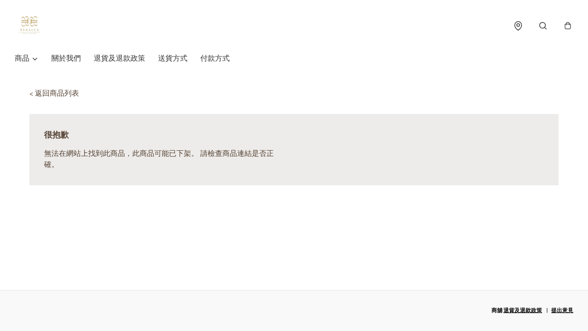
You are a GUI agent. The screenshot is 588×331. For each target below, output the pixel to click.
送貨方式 (172, 58)
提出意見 (562, 310)
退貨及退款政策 (119, 58)
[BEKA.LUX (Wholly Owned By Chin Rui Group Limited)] (29, 25)
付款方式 (215, 58)
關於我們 (66, 58)
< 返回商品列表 (54, 93)
